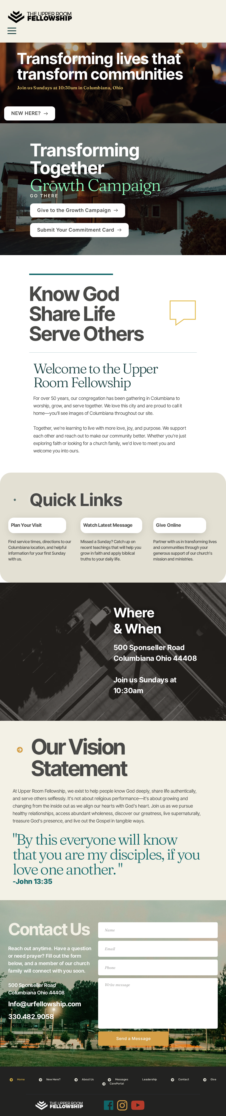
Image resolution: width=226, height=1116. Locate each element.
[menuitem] (17, 1080)
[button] (11, 30)
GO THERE (44, 195)
